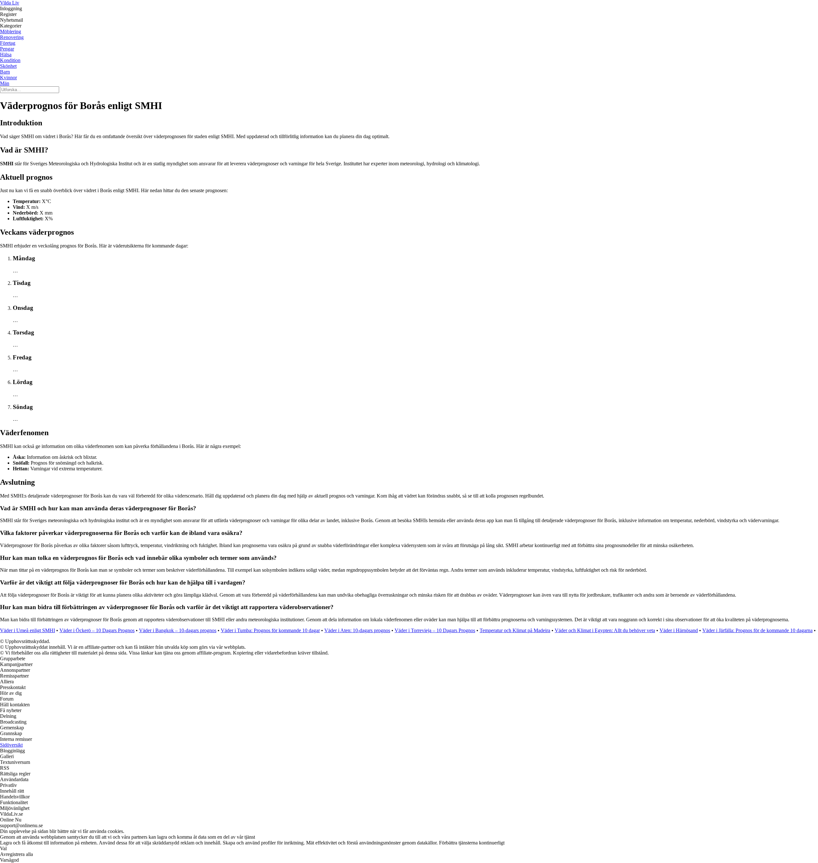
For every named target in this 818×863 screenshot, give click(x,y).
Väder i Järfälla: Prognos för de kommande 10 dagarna (757, 630)
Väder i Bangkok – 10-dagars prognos (177, 630)
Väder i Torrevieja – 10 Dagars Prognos (435, 630)
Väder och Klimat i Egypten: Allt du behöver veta (605, 630)
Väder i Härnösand (679, 630)
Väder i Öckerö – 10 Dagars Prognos (97, 630)
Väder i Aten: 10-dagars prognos (357, 630)
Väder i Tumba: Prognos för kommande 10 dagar (270, 630)
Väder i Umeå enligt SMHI (27, 630)
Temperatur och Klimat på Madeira (515, 630)
